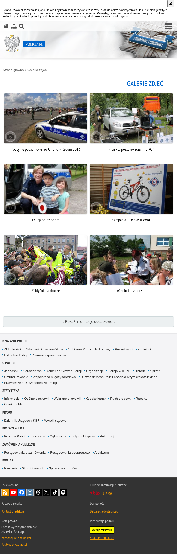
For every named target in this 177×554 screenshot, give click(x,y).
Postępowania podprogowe (70, 452)
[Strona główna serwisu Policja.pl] (6, 26)
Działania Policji (14, 341)
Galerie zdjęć (37, 70)
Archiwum (101, 452)
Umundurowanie (16, 377)
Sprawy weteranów (63, 468)
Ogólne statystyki (36, 398)
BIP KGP (107, 493)
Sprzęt (155, 371)
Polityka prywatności (14, 544)
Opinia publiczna (16, 404)
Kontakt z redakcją (12, 511)
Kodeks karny (96, 398)
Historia (140, 371)
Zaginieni (144, 349)
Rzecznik (10, 468)
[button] (168, 27)
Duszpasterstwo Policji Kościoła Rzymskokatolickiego (118, 377)
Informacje (12, 398)
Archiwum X (76, 349)
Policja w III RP (119, 371)
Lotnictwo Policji (15, 355)
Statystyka (10, 390)
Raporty (141, 398)
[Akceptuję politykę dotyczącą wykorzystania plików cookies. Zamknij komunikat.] (170, 3)
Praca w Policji (13, 428)
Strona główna (13, 70)
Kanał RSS (5, 492)
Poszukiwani (124, 349)
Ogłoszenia (58, 436)
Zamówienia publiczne (18, 444)
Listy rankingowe (83, 436)
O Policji (8, 362)
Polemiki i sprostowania (49, 355)
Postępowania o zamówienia (25, 452)
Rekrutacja (107, 436)
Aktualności (12, 349)
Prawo (7, 412)
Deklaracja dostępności (104, 511)
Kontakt (8, 460)
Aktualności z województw (44, 349)
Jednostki (11, 371)
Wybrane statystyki (67, 398)
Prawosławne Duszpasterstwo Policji (30, 383)
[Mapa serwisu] (14, 26)
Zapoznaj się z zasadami (16, 538)
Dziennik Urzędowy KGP (22, 420)
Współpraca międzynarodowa (54, 377)
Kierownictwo (32, 371)
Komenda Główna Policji (64, 371)
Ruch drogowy (99, 349)
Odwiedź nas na (13, 492)
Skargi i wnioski (33, 468)
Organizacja (95, 371)
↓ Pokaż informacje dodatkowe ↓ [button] (88, 322)
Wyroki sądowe (55, 420)
